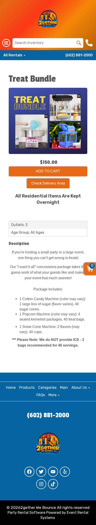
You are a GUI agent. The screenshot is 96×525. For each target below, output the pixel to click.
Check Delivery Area (48, 183)
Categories (47, 387)
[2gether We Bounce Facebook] (29, 472)
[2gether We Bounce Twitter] (41, 472)
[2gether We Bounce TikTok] (53, 484)
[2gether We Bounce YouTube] (53, 472)
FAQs (40, 395)
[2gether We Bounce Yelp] (65, 472)
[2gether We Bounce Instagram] (41, 484)
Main (64, 387)
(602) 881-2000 (79, 55)
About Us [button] (79, 387)
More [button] (52, 395)
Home (11, 387)
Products (27, 387)
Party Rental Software (26, 512)
